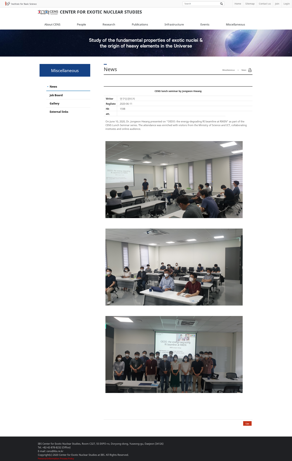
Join (277, 3)
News (53, 86)
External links (59, 112)
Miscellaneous (235, 24)
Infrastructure (174, 24)
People (81, 24)
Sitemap (250, 3)
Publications (140, 24)
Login (287, 3)
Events (204, 24)
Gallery (54, 103)
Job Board (56, 95)
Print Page (250, 70)
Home (238, 3)
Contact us (265, 3)
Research (109, 24)
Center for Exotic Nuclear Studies (101, 12)
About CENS (52, 24)
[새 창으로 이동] (21, 4)
